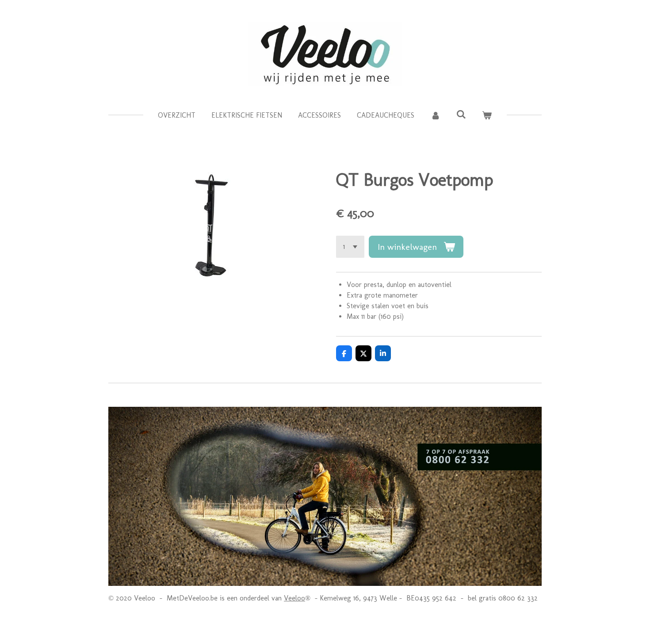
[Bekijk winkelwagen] (486, 115)
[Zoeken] (461, 114)
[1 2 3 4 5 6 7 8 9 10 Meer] (350, 247)
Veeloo (294, 598)
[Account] (435, 115)
